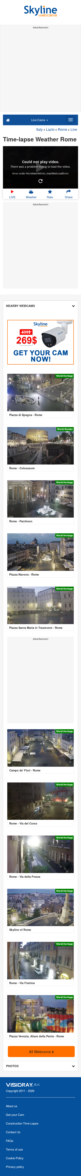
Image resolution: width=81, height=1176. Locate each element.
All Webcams (40, 1051)
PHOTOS (12, 1066)
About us (11, 1106)
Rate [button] (50, 197)
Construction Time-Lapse (22, 1123)
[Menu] (70, 119)
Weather (31, 197)
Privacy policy (15, 1167)
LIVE (12, 197)
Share (69, 197)
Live (74, 129)
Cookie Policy (15, 1158)
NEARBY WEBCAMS (20, 306)
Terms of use (14, 1149)
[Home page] (8, 120)
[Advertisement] (40, 70)
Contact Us (13, 1132)
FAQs (9, 1141)
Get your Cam (15, 1114)
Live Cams (38, 120)
